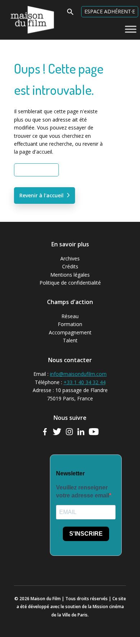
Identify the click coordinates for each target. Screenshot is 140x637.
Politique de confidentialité (70, 282)
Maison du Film (18, 5)
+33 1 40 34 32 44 (85, 382)
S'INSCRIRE (86, 534)
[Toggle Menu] (130, 29)
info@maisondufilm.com (78, 373)
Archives (70, 258)
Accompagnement (70, 332)
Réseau (70, 316)
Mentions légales (70, 274)
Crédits (70, 266)
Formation (70, 324)
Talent (70, 340)
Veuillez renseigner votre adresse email (82, 491)
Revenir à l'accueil (41, 195)
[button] (70, 13)
